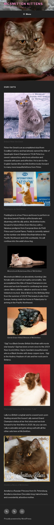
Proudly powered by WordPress (17, 519)
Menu (28, 14)
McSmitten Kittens (23, 4)
